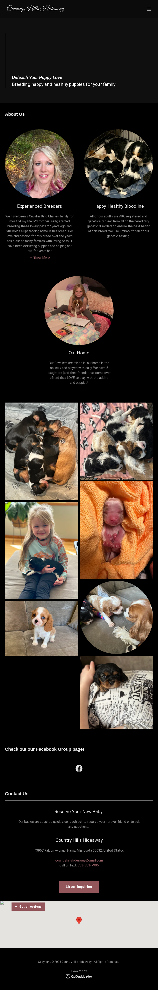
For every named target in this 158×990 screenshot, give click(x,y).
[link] (35, 9)
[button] (149, 9)
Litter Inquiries (79, 887)
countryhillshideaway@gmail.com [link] (79, 860)
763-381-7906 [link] (88, 865)
